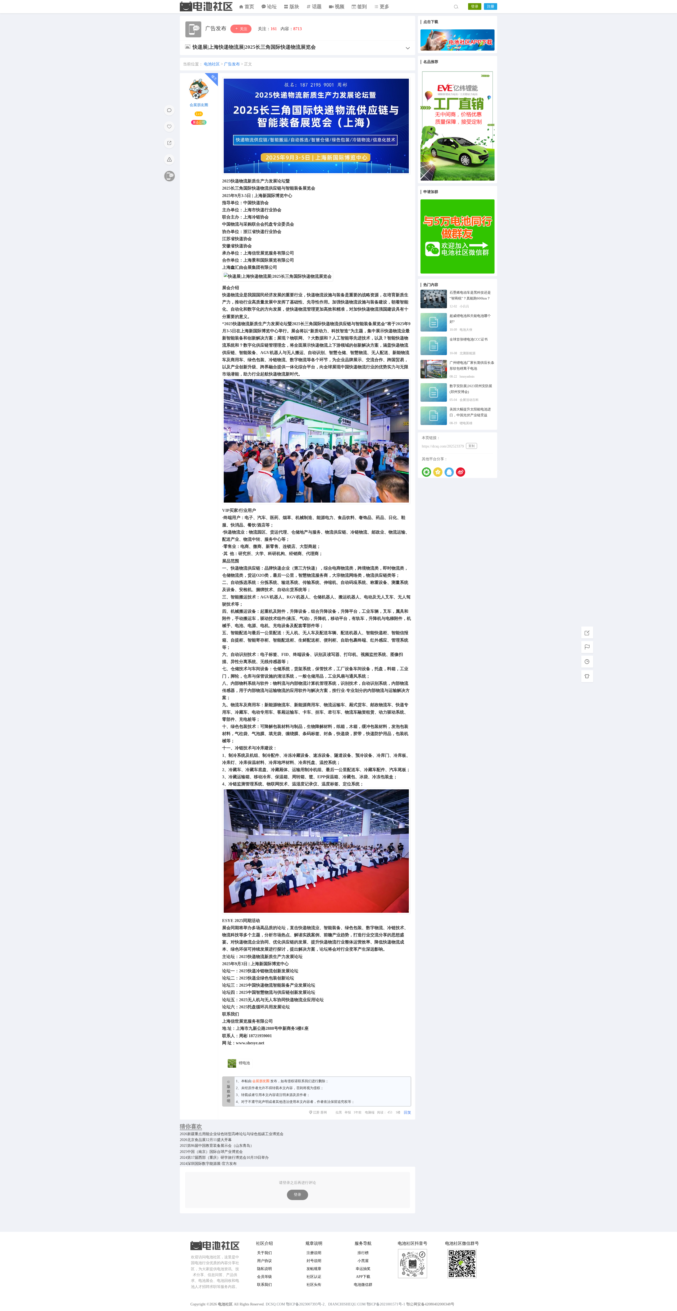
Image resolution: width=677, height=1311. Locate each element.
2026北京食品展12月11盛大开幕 (206, 1140)
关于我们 (264, 1253)
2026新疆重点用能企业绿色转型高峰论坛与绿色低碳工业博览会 (231, 1134)
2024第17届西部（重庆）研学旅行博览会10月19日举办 (224, 1158)
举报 (348, 1112)
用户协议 (264, 1261)
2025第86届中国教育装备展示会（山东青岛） (217, 1146)
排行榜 (363, 1253)
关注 (243, 29)
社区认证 (314, 1277)
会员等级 (264, 1277)
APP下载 (363, 1277)
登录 (474, 6)
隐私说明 (264, 1269)
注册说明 (314, 1253)
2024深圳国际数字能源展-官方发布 (208, 1164)
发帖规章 (314, 1269)
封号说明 (314, 1261)
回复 (407, 1113)
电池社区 (206, 6)
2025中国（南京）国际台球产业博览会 (211, 1152)
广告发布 (216, 28)
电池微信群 (363, 1285)
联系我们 (305, 1081)
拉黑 (339, 1112)
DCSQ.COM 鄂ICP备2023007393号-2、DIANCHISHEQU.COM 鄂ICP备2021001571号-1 (335, 1304)
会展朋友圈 (199, 105)
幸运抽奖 (363, 1269)
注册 (490, 6)
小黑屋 (363, 1261)
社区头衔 (314, 1285)
